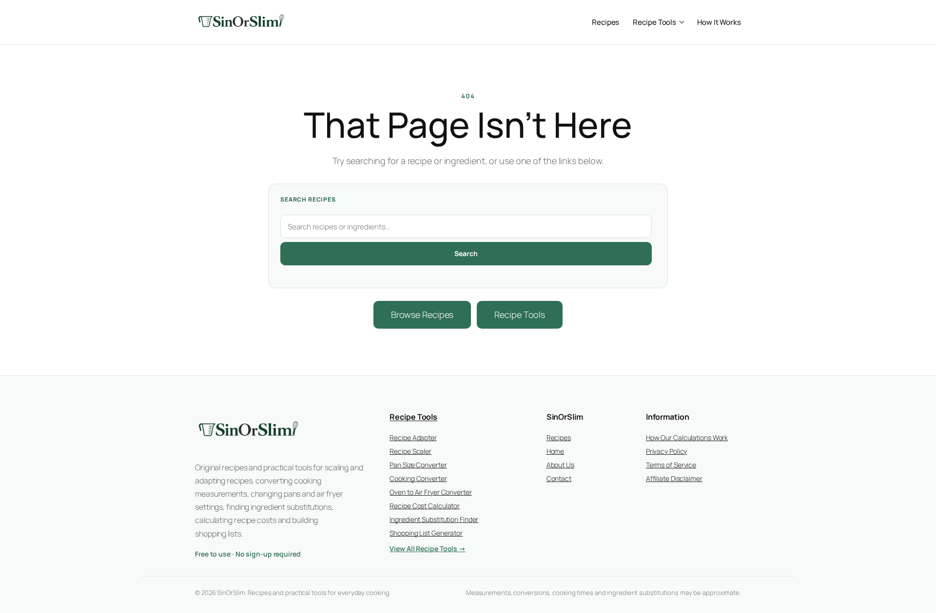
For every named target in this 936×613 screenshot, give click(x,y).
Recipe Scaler (410, 451)
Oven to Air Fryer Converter (430, 492)
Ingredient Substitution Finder (434, 519)
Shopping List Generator (426, 533)
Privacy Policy (666, 451)
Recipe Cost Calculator (425, 505)
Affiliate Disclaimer (674, 478)
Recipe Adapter (413, 437)
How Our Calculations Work (687, 437)
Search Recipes (308, 200)
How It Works (719, 22)
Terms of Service (671, 464)
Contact (558, 478)
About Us (560, 464)
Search (466, 253)
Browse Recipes (422, 314)
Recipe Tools (654, 22)
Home (555, 451)
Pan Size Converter (418, 464)
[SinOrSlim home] (241, 22)
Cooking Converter (418, 478)
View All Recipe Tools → (428, 548)
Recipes (605, 22)
